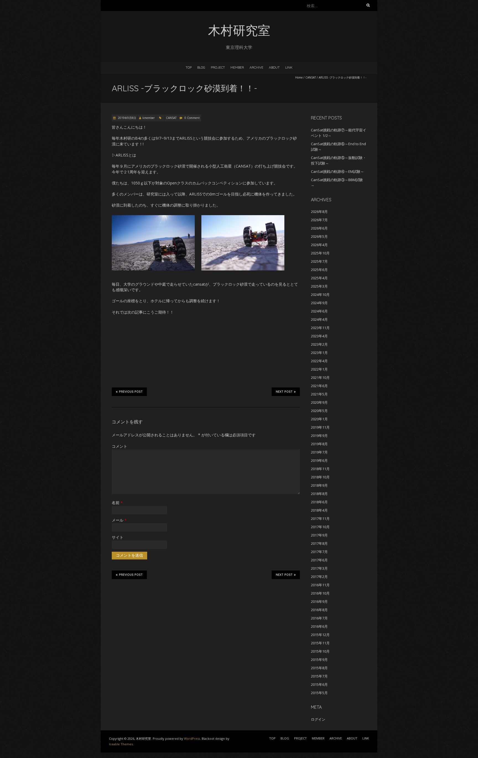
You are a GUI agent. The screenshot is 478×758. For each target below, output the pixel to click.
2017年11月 (320, 518)
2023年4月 (319, 336)
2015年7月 (319, 676)
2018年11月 (320, 468)
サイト (117, 537)
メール (119, 520)
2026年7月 (319, 219)
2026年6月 (319, 228)
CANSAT (310, 77)
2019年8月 (319, 443)
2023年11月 (320, 327)
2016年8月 (319, 609)
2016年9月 (319, 601)
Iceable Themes (121, 744)
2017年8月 (319, 543)
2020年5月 (319, 410)
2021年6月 (319, 385)
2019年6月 (319, 460)
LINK (288, 67)
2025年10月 (320, 253)
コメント (119, 446)
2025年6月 (319, 269)
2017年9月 (319, 535)
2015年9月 (319, 659)
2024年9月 (319, 302)
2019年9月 (319, 435)
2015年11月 (320, 642)
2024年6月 (319, 311)
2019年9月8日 (126, 118)
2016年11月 (320, 584)
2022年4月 (319, 360)
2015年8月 (319, 667)
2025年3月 (319, 286)
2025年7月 (319, 261)
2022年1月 (319, 369)
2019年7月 (319, 452)
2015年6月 (319, 684)
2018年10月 (320, 477)
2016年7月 (319, 618)
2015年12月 (320, 634)
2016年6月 (319, 626)
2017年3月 (319, 568)
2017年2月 (319, 576)
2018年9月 (319, 485)
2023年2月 (319, 344)
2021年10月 (320, 377)
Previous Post (131, 392)
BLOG (201, 67)
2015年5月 (319, 692)
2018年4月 (319, 510)
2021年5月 (319, 394)
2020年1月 (319, 418)
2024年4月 (319, 319)
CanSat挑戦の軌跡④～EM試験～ (337, 171)
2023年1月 (319, 352)
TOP (189, 67)
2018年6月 (319, 501)
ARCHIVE (256, 67)
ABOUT (274, 67)
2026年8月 (319, 211)
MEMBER (237, 67)
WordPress (192, 738)
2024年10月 (320, 294)
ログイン (318, 719)
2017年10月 (320, 526)
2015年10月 (320, 651)
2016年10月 (320, 593)
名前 (117, 502)
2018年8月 (319, 493)
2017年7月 (319, 551)
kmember (148, 118)
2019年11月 (320, 427)
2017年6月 (319, 560)
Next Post (284, 392)
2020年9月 (319, 402)
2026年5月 (319, 236)
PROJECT (218, 67)
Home (299, 77)
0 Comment (192, 118)
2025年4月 (319, 277)
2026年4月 (319, 244)
